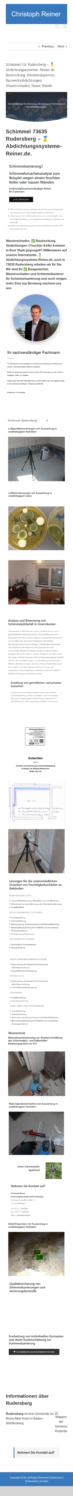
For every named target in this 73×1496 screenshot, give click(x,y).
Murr (18, 1418)
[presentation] (42, 418)
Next (61, 46)
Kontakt (44, 1481)
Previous (48, 46)
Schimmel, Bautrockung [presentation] (22, 420)
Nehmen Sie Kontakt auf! (35, 1452)
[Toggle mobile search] (57, 26)
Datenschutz (31, 1481)
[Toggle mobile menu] (65, 26)
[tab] (22, 420)
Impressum (56, 1477)
